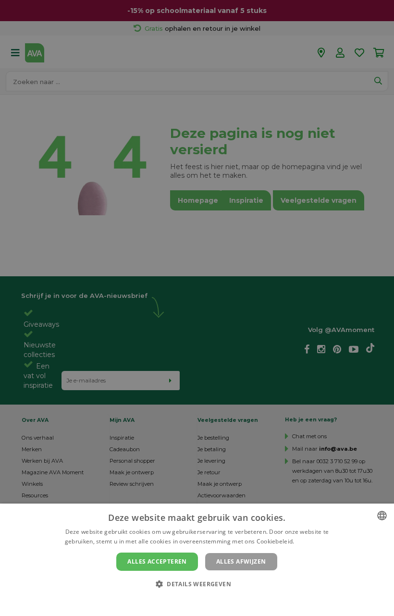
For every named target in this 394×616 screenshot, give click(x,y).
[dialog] (197, 560)
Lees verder (312, 541)
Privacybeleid (191, 600)
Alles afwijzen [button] (241, 561)
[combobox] (382, 515)
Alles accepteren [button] (156, 561)
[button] (197, 583)
